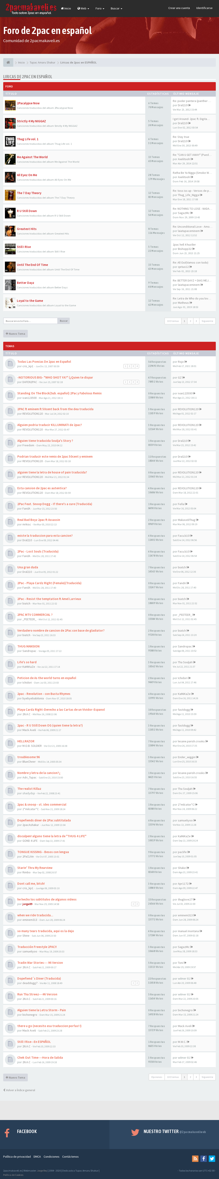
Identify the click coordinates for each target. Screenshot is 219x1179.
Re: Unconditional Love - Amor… (193, 226)
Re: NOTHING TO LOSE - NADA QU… (195, 209)
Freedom (28, 445)
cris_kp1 (27, 366)
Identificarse (204, 8)
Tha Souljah (185, 662)
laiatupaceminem (189, 231)
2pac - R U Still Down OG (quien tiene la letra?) (50, 725)
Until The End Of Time (32, 265)
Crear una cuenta (179, 8)
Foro (99, 8)
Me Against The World (32, 157)
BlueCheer (29, 761)
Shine (26, 935)
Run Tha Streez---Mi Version (37, 994)
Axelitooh (184, 159)
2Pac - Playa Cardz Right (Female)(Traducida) (49, 583)
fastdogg (184, 710)
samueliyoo (185, 820)
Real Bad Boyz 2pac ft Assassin (38, 520)
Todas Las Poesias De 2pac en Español (44, 362)
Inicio (67, 8)
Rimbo (26, 872)
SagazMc (183, 213)
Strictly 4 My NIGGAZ (31, 121)
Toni (180, 963)
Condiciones (51, 1156)
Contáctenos (70, 1156)
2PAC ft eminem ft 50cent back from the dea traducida (55, 409)
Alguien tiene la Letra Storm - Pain (41, 1010)
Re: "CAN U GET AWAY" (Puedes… (194, 155)
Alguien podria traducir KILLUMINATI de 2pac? (49, 425)
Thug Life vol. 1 (27, 139)
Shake (182, 868)
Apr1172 (183, 884)
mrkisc (26, 524)
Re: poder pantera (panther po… (194, 101)
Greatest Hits (27, 229)
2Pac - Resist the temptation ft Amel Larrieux (49, 599)
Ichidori (27, 682)
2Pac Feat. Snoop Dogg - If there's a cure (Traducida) (54, 504)
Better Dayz (25, 283)
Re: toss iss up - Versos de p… (192, 191)
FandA (26, 508)
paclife (182, 852)
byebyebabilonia (33, 698)
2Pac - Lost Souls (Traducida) (38, 551)
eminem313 (29, 920)
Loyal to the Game (30, 301)
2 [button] (190, 321)
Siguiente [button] (207, 321)
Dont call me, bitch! (31, 883)
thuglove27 (185, 899)
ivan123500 (29, 398)
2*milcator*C (30, 809)
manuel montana (188, 931)
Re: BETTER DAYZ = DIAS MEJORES (194, 280)
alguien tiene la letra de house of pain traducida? (52, 472)
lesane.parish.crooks (191, 741)
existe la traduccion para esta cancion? (45, 535)
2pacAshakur (30, 825)
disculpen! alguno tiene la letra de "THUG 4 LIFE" (51, 836)
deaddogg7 (29, 983)
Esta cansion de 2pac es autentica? (42, 488)
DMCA (37, 1156)
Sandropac (29, 651)
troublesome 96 (28, 757)
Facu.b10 (183, 536)
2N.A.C (26, 714)
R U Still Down (27, 211)
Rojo (181, 362)
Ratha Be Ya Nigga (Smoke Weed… (195, 173)
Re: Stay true (181, 137)
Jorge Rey (42, 1170)
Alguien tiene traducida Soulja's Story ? (45, 441)
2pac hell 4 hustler (184, 244)
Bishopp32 (184, 249)
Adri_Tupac (29, 777)
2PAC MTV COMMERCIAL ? (35, 615)
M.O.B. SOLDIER (32, 746)
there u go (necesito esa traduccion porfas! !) (49, 1026)
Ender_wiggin (186, 757)
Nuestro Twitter (175, 1131)
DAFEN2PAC (29, 382)
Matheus (183, 303)
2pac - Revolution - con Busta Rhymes (43, 694)
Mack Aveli (29, 730)
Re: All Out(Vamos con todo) (190, 262)
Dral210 (182, 105)
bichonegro (29, 1015)
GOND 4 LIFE (30, 841)
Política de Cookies (13, 1174)
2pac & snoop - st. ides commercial (41, 804)
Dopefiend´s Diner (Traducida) (39, 978)
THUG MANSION (28, 646)
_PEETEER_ (29, 619)
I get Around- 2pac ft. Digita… (191, 119)
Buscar (115, 8)
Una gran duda (27, 567)
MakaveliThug (186, 520)
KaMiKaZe (28, 667)
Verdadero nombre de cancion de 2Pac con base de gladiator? (61, 630)
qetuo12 (183, 267)
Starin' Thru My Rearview (34, 868)
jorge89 (27, 904)
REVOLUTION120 (32, 414)
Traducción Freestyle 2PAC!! (37, 947)
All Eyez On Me (27, 175)
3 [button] (196, 321)
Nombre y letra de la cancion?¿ (39, 773)
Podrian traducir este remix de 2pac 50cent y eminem (55, 456)
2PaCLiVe (28, 856)
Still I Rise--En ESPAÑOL (34, 1042)
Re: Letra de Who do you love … (193, 298)
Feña (181, 504)
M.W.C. (182, 1042)
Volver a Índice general (20, 1090)
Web (83, 8)
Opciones (156, 1077)
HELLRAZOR (25, 741)
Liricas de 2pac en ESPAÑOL (27, 76)
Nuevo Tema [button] (16, 334)
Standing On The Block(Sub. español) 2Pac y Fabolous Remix (59, 393)
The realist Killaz (29, 789)
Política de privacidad (17, 1156)
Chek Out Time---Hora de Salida (40, 1057)
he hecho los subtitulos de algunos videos (47, 899)
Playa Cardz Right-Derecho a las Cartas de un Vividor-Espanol (61, 709)
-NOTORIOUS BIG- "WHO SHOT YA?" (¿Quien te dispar (55, 377)
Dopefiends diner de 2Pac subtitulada (44, 820)
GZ (180, 377)
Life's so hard (27, 662)
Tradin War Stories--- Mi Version (40, 963)
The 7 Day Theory (29, 193)
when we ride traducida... (35, 915)
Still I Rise (24, 247)
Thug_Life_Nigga (188, 195)
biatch (182, 567)
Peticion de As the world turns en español (46, 678)
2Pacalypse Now (28, 103)
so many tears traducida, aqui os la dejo (45, 931)
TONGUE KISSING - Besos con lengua (43, 852)
